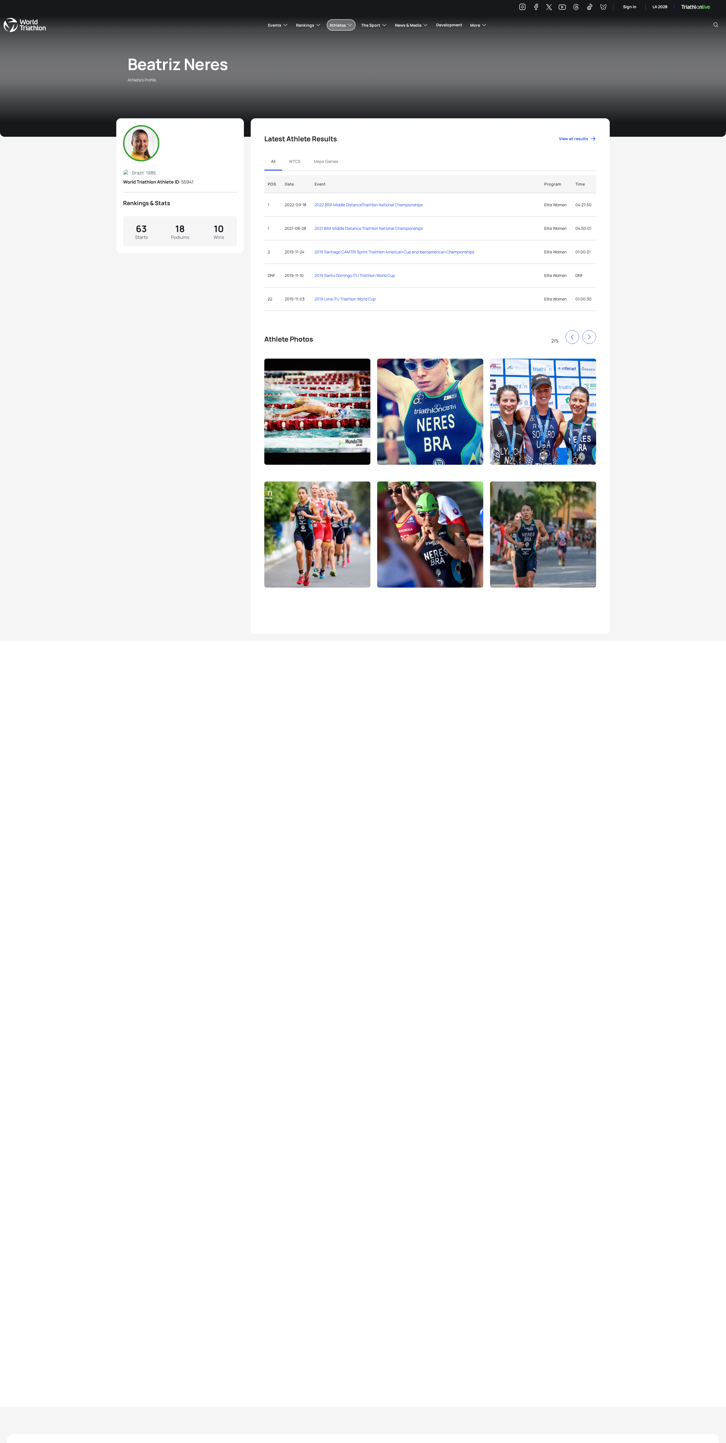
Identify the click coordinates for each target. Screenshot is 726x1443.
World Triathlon (24, 25)
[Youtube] (562, 7)
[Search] (716, 25)
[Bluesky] (603, 7)
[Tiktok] (589, 7)
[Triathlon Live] (695, 7)
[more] (317, 417)
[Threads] (576, 7)
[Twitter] (549, 7)
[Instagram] (522, 7)
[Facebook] (536, 7)
